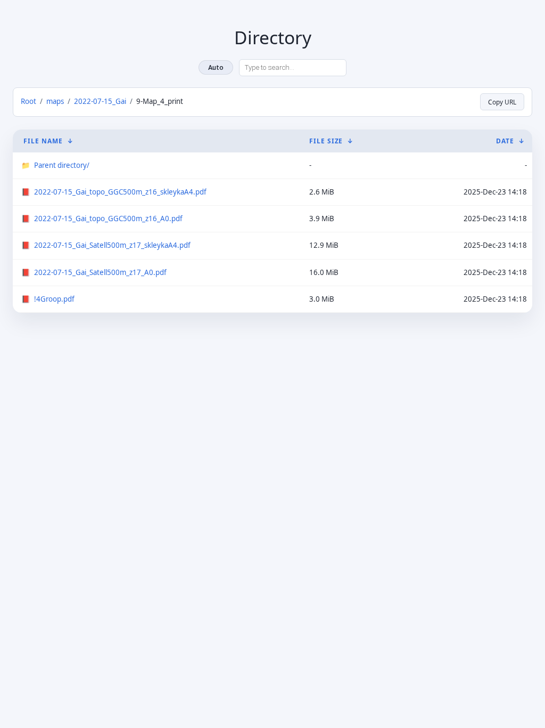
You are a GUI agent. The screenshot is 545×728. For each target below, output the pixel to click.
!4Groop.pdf (54, 299)
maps (55, 101)
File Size (326, 140)
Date (505, 140)
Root (28, 101)
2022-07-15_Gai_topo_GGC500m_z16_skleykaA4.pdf (120, 192)
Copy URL (502, 102)
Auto (216, 67)
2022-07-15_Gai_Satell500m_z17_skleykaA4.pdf (112, 245)
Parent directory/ (61, 165)
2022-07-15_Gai (100, 101)
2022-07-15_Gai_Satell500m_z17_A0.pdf (100, 272)
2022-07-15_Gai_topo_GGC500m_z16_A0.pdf (108, 218)
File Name (43, 140)
